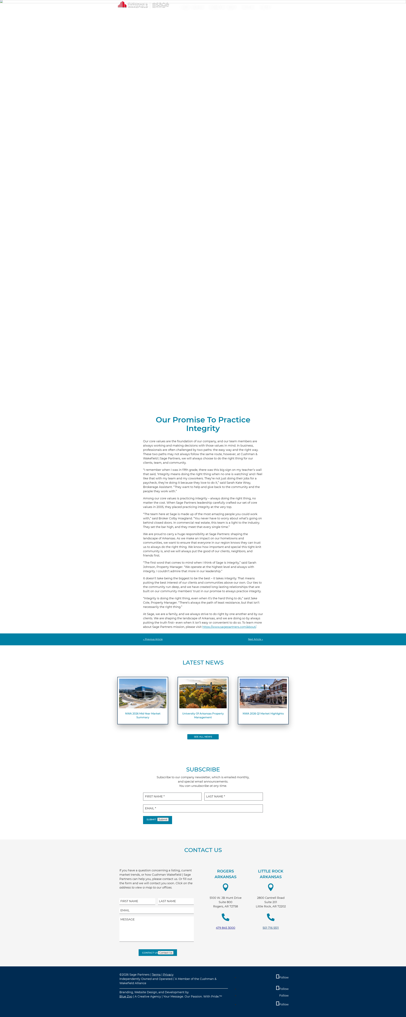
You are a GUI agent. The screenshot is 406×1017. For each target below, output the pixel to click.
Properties (217, 4)
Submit (151, 819)
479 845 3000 (225, 928)
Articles (248, 4)
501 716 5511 (271, 928)
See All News (203, 736)
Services (197, 4)
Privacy (168, 974)
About (232, 4)
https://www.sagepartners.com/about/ (229, 627)
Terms (156, 974)
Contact (265, 4)
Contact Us (150, 952)
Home (185, 4)
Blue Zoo (125, 996)
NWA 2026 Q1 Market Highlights (263, 713)
